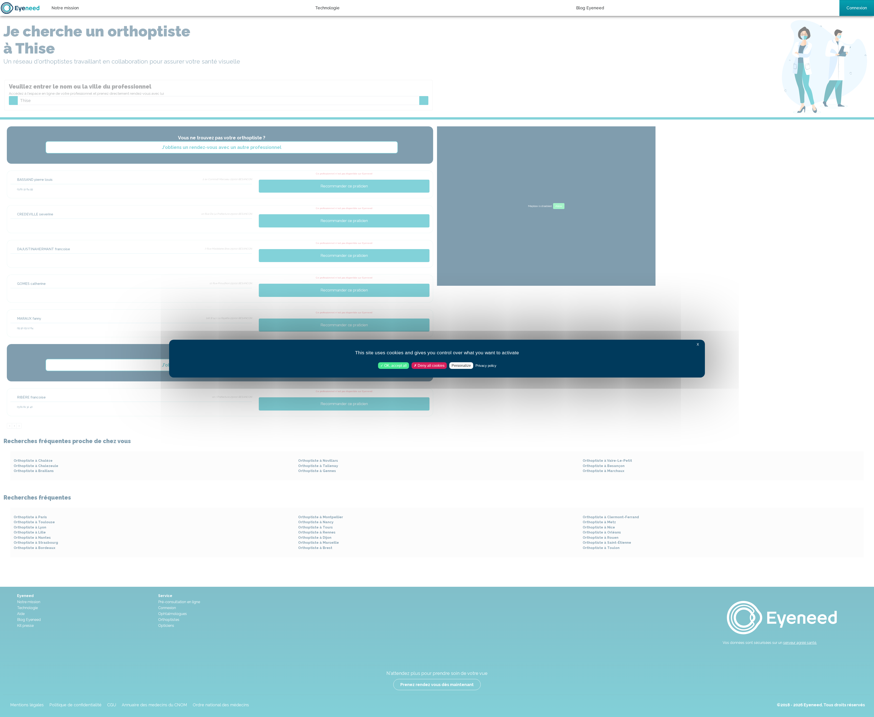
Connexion (856, 7)
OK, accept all (395, 365)
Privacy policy (485, 365)
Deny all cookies (431, 365)
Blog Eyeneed (590, 7)
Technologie (327, 7)
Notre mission (65, 7)
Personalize (461, 365)
